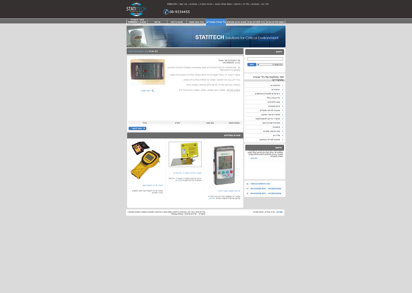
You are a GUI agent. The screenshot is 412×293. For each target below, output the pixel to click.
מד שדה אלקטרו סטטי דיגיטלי (229, 191)
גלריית (246, 4)
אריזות (157, 22)
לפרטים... (253, 156)
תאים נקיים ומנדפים (236, 22)
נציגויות (183, 212)
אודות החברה (206, 4)
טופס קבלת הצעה (223, 4)
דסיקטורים (276, 85)
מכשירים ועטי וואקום (271, 114)
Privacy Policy (177, 214)
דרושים (176, 212)
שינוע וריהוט (177, 22)
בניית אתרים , (269, 212)
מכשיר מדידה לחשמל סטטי (152, 185)
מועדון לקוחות (134, 212)
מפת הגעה (167, 212)
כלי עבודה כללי (274, 98)
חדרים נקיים (200, 212)
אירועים (158, 212)
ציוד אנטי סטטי (196, 22)
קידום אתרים (258, 212)
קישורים (202, 214)
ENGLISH (172, 4)
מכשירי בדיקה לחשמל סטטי (268, 119)
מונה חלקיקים (274, 102)
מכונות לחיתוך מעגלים (270, 110)
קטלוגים (193, 4)
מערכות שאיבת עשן (271, 123)
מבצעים (255, 4)
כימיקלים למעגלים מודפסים (268, 94)
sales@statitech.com (260, 184)
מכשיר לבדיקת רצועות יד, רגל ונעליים (187, 173)
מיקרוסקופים (274, 106)
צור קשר (183, 4)
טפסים (144, 212)
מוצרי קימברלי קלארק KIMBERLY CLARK (137, 22)
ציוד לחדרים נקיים (256, 22)
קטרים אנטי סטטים (272, 131)
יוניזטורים (276, 89)
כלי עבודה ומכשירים (216, 22)
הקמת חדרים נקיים (276, 22)
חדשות (237, 4)
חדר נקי (265, 4)
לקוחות (151, 212)
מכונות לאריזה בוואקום (270, 139)
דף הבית (153, 51)
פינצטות (277, 127)
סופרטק (279, 212)
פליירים (277, 135)
